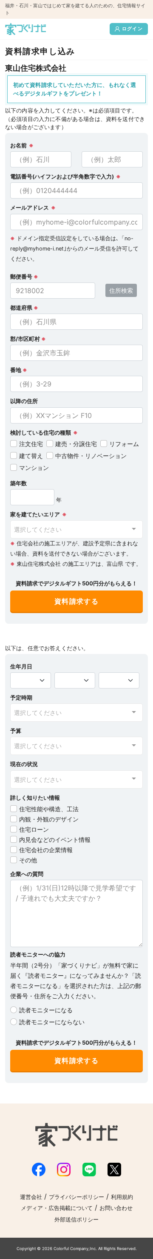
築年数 (18, 483)
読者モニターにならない (52, 1022)
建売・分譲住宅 (76, 443)
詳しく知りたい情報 (35, 798)
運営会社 (31, 1197)
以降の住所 (24, 401)
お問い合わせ (116, 1208)
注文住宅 (31, 443)
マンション (34, 467)
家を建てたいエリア (35, 514)
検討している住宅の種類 (40, 432)
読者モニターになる (46, 1010)
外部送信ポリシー (76, 1219)
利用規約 (122, 1197)
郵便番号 (24, 277)
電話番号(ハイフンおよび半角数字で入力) (62, 176)
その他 (28, 860)
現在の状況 (24, 764)
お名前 (18, 145)
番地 (18, 370)
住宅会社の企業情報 (46, 849)
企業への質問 (26, 874)
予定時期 (21, 697)
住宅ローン (34, 829)
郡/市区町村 (28, 339)
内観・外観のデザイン (49, 819)
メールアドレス (29, 208)
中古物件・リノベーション (91, 455)
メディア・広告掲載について (57, 1208)
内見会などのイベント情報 (55, 839)
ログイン (132, 29)
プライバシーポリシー (76, 1197)
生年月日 (21, 666)
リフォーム (124, 443)
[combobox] (76, 529)
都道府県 (24, 308)
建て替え (31, 455)
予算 (15, 731)
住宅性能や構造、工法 (49, 808)
